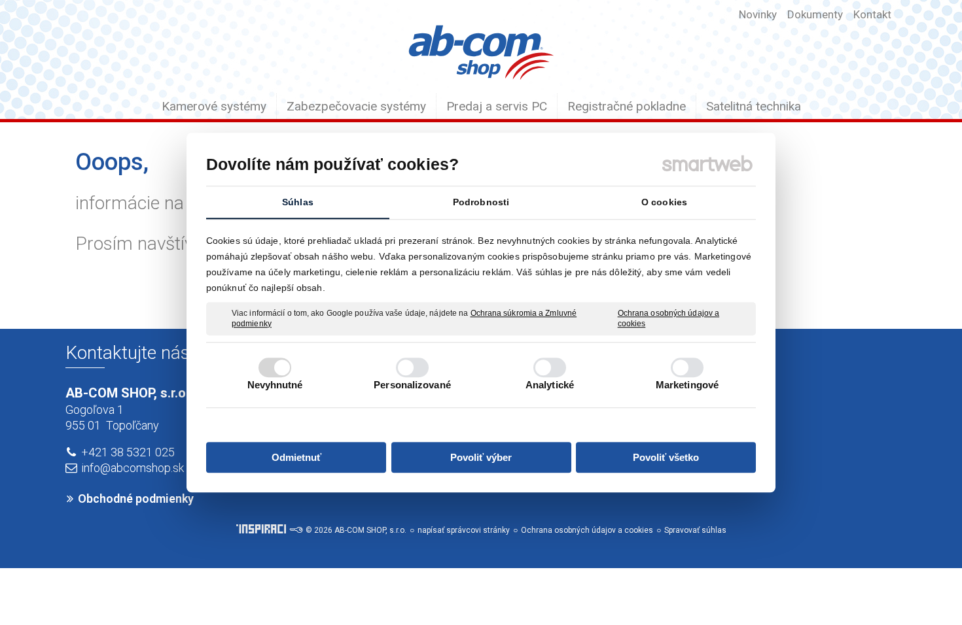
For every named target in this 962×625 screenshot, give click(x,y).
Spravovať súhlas (695, 530)
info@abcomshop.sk (132, 468)
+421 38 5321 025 (128, 452)
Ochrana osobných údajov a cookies (669, 318)
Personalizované (412, 384)
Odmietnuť (296, 457)
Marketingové (687, 384)
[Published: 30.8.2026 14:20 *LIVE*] (295, 530)
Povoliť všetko (666, 457)
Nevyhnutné (275, 384)
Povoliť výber (481, 457)
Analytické (550, 384)
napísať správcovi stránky (464, 530)
